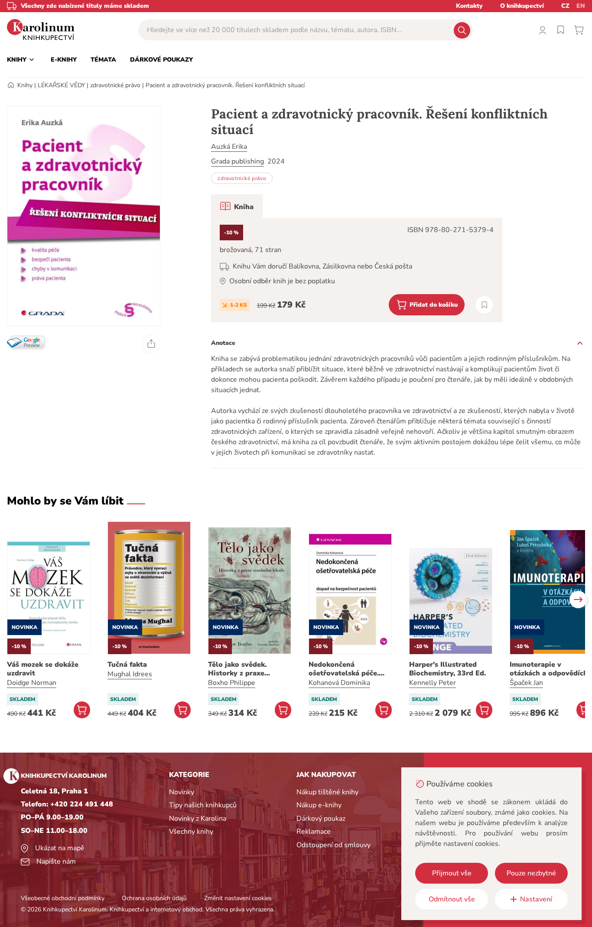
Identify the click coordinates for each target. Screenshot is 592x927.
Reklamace (313, 831)
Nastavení (536, 899)
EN (580, 6)
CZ (565, 6)
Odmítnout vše (452, 899)
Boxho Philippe (231, 683)
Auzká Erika (229, 146)
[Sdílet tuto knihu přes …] (151, 344)
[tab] (237, 206)
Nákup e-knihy (319, 805)
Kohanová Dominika (339, 683)
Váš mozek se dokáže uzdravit (42, 669)
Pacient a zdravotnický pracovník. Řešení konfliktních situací (225, 85)
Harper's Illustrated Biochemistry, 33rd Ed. (447, 669)
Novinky (181, 792)
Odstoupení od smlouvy (333, 845)
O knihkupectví (522, 6)
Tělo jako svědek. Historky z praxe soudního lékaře (237, 669)
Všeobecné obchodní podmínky (62, 898)
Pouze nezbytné (531, 873)
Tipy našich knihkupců (203, 805)
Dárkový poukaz (320, 818)
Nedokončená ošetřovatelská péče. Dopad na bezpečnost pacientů (345, 669)
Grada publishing (237, 161)
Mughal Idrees (129, 674)
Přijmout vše (452, 873)
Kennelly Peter (432, 683)
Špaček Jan (526, 683)
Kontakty (469, 6)
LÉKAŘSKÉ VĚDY (61, 85)
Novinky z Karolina (197, 818)
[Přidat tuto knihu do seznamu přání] (484, 304)
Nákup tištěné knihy (327, 792)
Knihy (25, 85)
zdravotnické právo (115, 85)
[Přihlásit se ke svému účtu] (543, 30)
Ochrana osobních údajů (154, 898)
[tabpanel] (356, 270)
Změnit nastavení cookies (238, 898)
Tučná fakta (127, 664)
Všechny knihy (191, 831)
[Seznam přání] (560, 30)
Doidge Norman (31, 683)
